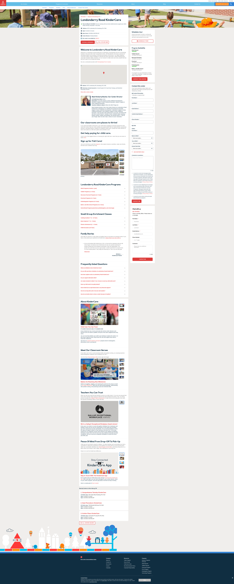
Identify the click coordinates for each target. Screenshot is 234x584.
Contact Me (136, 201)
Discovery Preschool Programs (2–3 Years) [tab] (91, 195)
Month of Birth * (135, 135)
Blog (164, 4)
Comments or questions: (137, 155)
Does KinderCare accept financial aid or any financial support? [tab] (96, 287)
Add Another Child (138, 152)
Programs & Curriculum (62, 4)
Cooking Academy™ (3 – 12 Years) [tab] (89, 217)
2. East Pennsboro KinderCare (91, 503)
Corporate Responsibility (129, 567)
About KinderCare (71, 7)
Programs (51, 7)
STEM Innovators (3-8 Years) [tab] (87, 227)
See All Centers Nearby (87, 523)
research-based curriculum (93, 340)
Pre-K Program (145, 569)
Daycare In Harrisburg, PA (94, 16)
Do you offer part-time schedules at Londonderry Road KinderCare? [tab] (97, 271)
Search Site (231, 5)
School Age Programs (146, 573)
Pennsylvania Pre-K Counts (104, 62)
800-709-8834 (135, 211)
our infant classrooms (87, 385)
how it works (95, 483)
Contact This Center (83, 7)
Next (117, 162)
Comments (135, 243)
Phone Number (135, 119)
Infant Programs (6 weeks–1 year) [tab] (89, 188)
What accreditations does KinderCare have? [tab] (91, 268)
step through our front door (105, 447)
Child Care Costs (127, 564)
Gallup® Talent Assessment (97, 398)
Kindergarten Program (146, 571)
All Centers (83, 16)
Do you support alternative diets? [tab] (89, 277)
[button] (103, 73)
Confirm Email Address (137, 114)
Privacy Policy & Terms (147, 182)
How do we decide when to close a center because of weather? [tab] (96, 294)
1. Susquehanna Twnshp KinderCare (93, 492)
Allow (144, 580)
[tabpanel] (104, 249)
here (85, 137)
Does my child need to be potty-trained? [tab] (90, 284)
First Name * (134, 130)
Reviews (58, 7)
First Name (134, 97)
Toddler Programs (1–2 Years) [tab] (88, 191)
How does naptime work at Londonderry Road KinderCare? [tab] (95, 274)
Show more (87, 251)
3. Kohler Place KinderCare (90, 513)
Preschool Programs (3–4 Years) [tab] (88, 198)
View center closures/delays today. (88, 559)
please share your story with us (113, 238)
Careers (108, 565)
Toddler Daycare (145, 565)
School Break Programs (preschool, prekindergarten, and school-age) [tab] (97, 208)
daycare (98, 144)
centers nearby (221, 4)
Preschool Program (146, 567)
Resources (100, 4)
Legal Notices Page (93, 581)
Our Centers (24, 4)
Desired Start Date (136, 146)
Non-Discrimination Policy (129, 565)
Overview (44, 7)
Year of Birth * (135, 141)
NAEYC (97, 38)
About (132, 4)
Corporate (108, 567)
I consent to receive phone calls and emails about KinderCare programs (142, 197)
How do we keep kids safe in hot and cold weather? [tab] (93, 290)
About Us (108, 560)
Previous (83, 162)
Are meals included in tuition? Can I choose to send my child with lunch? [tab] (98, 281)
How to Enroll (127, 562)
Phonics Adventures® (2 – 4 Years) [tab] (89, 224)
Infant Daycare (145, 563)
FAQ (64, 7)
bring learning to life (92, 357)
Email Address (135, 108)
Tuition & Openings (87, 42)
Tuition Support (127, 560)
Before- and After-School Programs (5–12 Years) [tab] (92, 204)
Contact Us (197, 4)
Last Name (134, 103)
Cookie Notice (104, 580)
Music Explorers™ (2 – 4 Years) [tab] (88, 221)
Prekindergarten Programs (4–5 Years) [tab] (90, 201)
